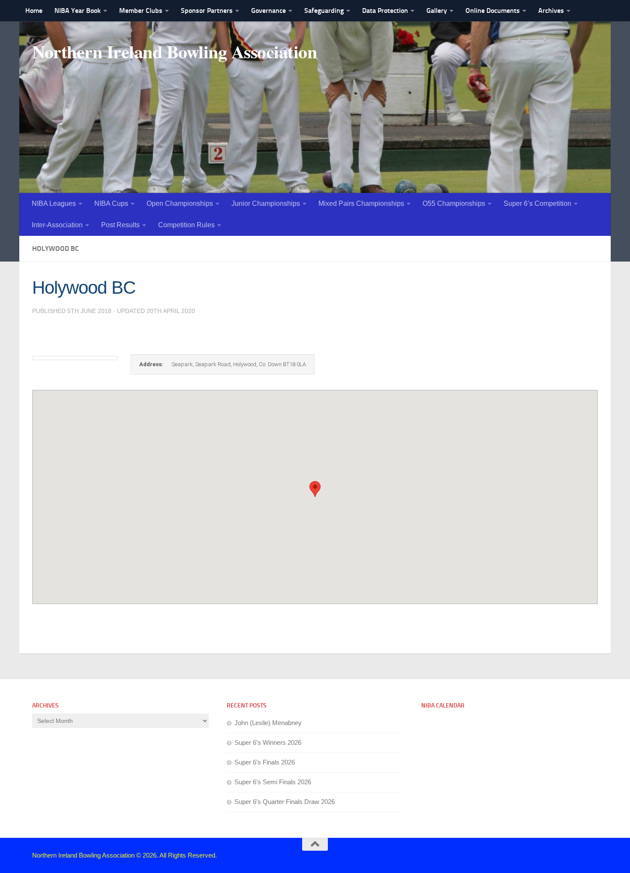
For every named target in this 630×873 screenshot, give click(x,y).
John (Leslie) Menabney (268, 722)
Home (33, 10)
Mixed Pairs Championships (361, 203)
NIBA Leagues (54, 203)
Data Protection (385, 10)
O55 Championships (454, 203)
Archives (551, 10)
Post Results (120, 225)
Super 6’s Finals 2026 (264, 762)
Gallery (436, 10)
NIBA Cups (111, 203)
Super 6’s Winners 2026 (267, 742)
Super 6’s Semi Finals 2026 (272, 782)
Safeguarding (324, 10)
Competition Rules (186, 225)
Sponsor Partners (207, 10)
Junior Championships (265, 203)
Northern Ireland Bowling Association (174, 51)
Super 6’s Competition (537, 203)
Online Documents (492, 10)
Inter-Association (57, 225)
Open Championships (180, 203)
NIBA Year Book (77, 10)
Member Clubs (140, 10)
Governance (268, 10)
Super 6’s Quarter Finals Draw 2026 (284, 801)
